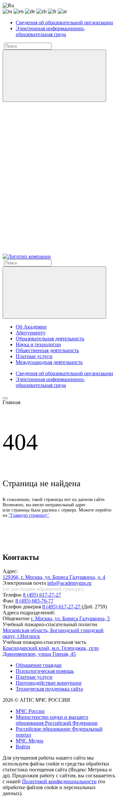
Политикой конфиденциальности (59, 781)
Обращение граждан (39, 665)
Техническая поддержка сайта (49, 689)
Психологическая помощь (45, 671)
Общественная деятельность (47, 350)
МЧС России (30, 711)
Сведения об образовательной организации (64, 22)
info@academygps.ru (69, 583)
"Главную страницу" (29, 515)
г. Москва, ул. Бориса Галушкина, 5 (70, 618)
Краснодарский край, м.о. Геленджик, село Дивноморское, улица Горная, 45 (51, 651)
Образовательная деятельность (50, 338)
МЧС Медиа (29, 740)
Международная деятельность (49, 362)
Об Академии (31, 327)
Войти (23, 746)
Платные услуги (34, 356)
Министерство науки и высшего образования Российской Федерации (57, 720)
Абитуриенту (31, 332)
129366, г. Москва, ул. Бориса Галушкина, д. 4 (54, 577)
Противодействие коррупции (49, 683)
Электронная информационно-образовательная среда (50, 31)
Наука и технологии (38, 344)
